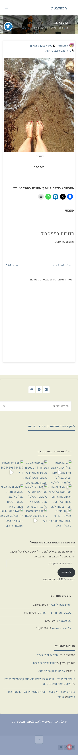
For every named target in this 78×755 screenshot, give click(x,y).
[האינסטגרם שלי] (46, 389)
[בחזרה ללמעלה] (39, 740)
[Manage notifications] (69, 747)
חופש (61, 28)
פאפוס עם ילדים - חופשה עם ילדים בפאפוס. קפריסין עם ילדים (39, 679)
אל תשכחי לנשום (61, 628)
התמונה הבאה (12, 264)
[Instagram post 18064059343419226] (35, 521)
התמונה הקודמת (64, 264)
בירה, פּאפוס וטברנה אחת (44, 28)
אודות (61, 697)
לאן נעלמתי (65, 621)
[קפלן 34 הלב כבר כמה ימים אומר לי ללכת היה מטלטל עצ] (35, 496)
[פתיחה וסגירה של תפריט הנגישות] (8, 26)
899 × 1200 (45, 46)
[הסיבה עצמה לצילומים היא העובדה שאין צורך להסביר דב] (59, 472)
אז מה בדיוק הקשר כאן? (51, 671)
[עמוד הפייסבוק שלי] (39, 389)
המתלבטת (59, 8)
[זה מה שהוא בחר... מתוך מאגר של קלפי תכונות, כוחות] (59, 496)
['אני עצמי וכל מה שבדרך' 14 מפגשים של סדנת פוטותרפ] (35, 472)
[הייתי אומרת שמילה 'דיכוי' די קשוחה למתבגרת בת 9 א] (59, 521)
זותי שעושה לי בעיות (60, 605)
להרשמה (66, 572)
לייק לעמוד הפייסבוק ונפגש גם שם (51, 426)
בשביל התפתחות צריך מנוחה (55, 613)
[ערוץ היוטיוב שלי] (31, 389)
